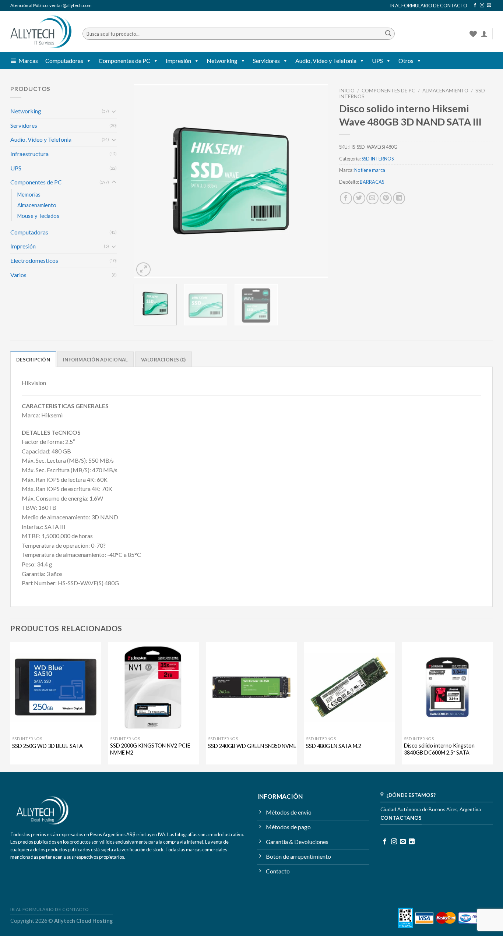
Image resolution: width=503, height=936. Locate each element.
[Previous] (147, 181)
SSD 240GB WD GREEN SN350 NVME (252, 746)
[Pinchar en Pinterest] (386, 198)
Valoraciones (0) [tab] (163, 360)
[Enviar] (388, 34)
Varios (18, 274)
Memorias (29, 194)
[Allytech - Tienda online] (40, 31)
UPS (377, 60)
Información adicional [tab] (95, 360)
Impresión (178, 60)
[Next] (315, 181)
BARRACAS (372, 182)
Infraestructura (29, 153)
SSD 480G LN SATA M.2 (333, 746)
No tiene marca (369, 170)
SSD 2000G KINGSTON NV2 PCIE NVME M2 (150, 749)
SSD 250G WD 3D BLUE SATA (47, 746)
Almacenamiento (445, 90)
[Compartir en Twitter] (359, 198)
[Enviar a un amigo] (372, 198)
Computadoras (64, 60)
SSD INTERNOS (378, 159)
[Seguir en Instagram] (482, 5)
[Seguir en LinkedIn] (412, 841)
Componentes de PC (124, 60)
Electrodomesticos (34, 260)
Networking (222, 60)
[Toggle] (114, 111)
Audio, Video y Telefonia (325, 60)
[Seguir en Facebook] (475, 5)
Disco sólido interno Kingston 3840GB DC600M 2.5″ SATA (439, 749)
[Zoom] (143, 269)
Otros (406, 60)
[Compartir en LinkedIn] (399, 198)
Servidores (266, 60)
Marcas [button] (28, 60)
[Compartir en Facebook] (346, 198)
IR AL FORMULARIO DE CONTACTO (428, 5)
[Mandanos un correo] (489, 5)
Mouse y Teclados (38, 216)
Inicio (347, 90)
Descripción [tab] (33, 360)
